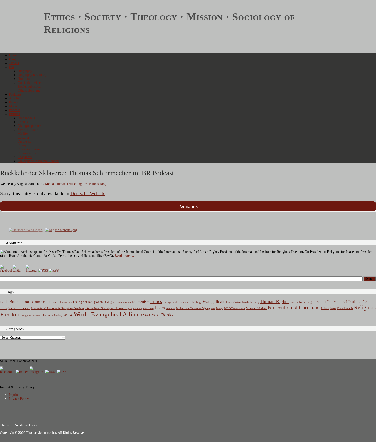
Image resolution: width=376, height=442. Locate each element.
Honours (24, 79)
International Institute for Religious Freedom (57, 308)
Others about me (29, 90)
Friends (23, 122)
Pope (333, 308)
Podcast (14, 110)
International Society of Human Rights (108, 308)
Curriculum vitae (29, 82)
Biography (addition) (32, 75)
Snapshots (25, 157)
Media (13, 106)
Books (13, 102)
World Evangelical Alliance (109, 314)
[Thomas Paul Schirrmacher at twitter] (19, 270)
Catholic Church (31, 302)
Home (13, 55)
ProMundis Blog (95, 184)
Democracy (66, 302)
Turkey (58, 315)
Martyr (219, 308)
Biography (25, 71)
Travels (14, 63)
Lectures (23, 137)
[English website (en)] (61, 230)
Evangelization (233, 302)
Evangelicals (214, 301)
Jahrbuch (170, 308)
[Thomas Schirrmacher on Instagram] (31, 270)
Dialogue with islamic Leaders (38, 161)
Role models (26, 118)
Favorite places (28, 129)
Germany (255, 302)
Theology (47, 315)
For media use (27, 153)
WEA (68, 315)
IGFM (316, 302)
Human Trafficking (68, 184)
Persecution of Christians (293, 307)
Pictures (14, 114)
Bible (4, 302)
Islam (160, 307)
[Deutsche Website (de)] (26, 230)
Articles (14, 98)
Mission (251, 308)
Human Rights (274, 301)
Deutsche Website (87, 193)
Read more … (124, 255)
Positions (15, 94)
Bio (11, 67)
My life (23, 133)
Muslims (262, 308)
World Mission (152, 315)
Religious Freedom (30, 315)
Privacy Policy (19, 398)
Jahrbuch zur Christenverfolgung (193, 308)
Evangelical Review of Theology (182, 302)
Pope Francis (345, 308)
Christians (54, 302)
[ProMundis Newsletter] (43, 270)
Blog (12, 59)
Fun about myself (30, 149)
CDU (45, 302)
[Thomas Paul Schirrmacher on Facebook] (6, 270)
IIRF (323, 302)
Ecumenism (140, 302)
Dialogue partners (30, 126)
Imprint (14, 395)
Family (245, 302)
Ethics (156, 301)
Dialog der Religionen (88, 302)
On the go (24, 141)
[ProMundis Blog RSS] (54, 270)
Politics (325, 308)
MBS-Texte (231, 308)
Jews (213, 308)
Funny (22, 145)
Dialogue (109, 302)
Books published (29, 86)
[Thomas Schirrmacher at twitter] (22, 372)
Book (14, 301)
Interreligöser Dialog (143, 308)
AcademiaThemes (27, 425)
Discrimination (123, 302)
